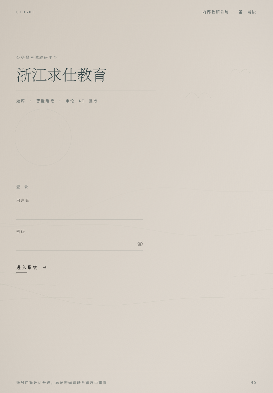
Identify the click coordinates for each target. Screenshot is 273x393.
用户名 (23, 200)
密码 (20, 231)
